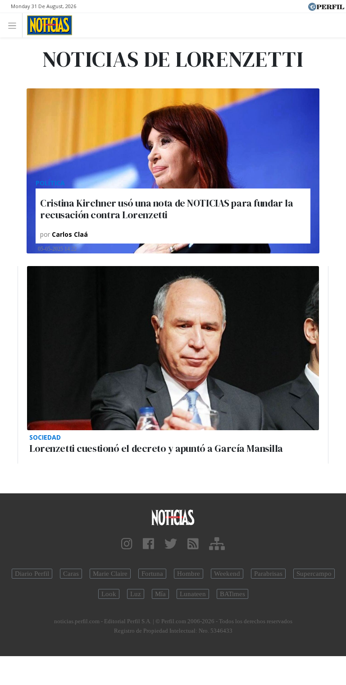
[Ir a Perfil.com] (326, 5)
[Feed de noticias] (193, 544)
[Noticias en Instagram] (126, 544)
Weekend (227, 573)
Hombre (188, 573)
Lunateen (193, 594)
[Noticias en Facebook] (148, 544)
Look (108, 594)
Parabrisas (268, 573)
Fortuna (152, 573)
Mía (160, 594)
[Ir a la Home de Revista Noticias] (47, 25)
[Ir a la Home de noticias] (173, 517)
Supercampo (314, 573)
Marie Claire (110, 573)
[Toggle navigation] (14, 25)
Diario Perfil (32, 573)
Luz (135, 594)
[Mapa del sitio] (217, 544)
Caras (71, 573)
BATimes (232, 594)
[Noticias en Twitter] (170, 544)
